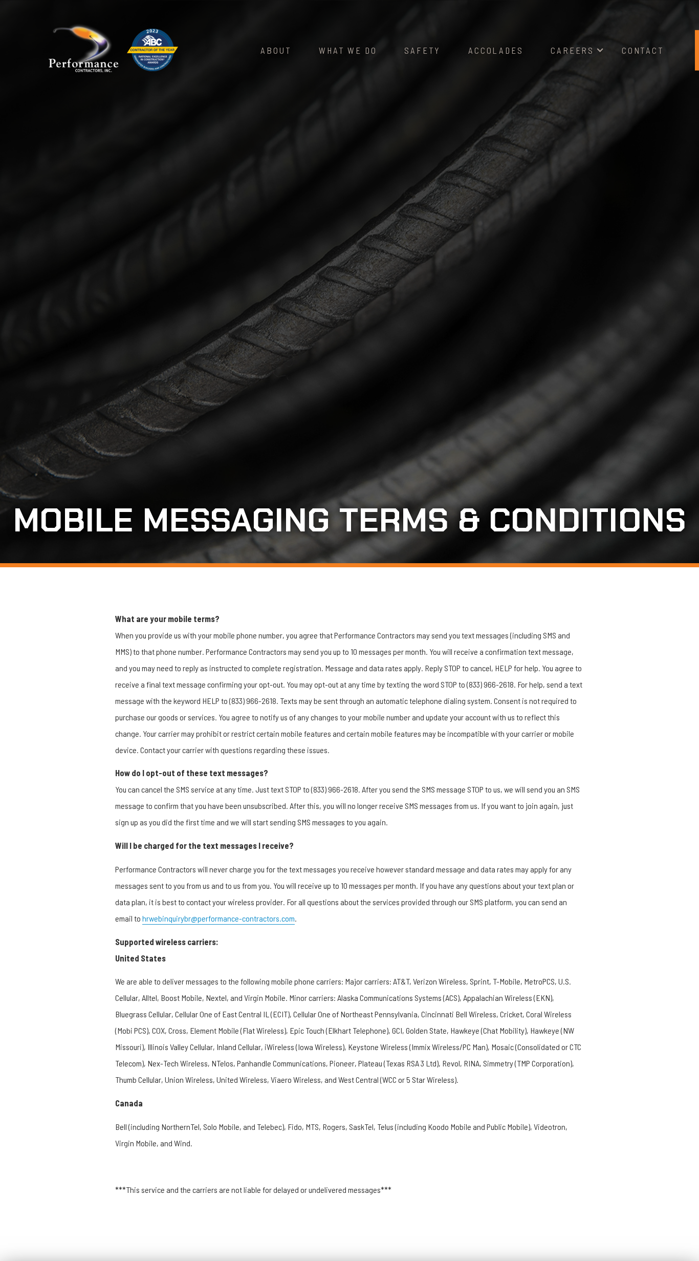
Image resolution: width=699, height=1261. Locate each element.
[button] (572, 50)
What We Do (348, 50)
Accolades (495, 50)
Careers (572, 50)
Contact (643, 50)
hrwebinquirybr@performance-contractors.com (218, 918)
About (275, 50)
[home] (83, 50)
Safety (422, 50)
